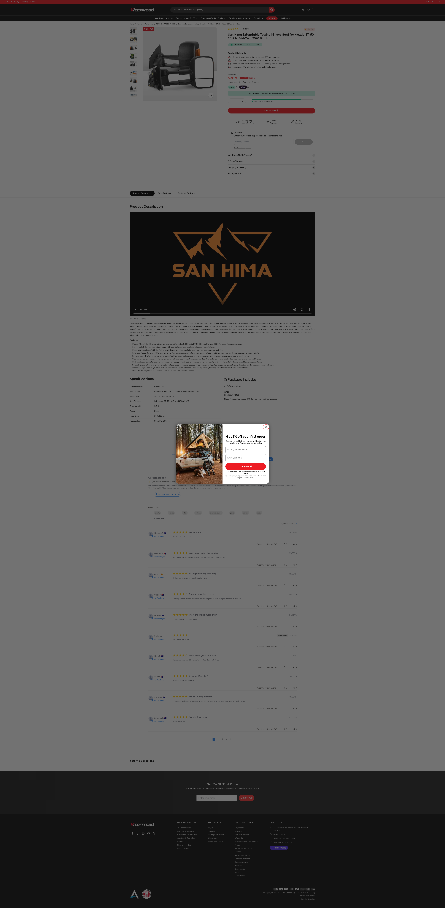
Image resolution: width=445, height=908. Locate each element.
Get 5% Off (246, 466)
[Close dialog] (266, 427)
